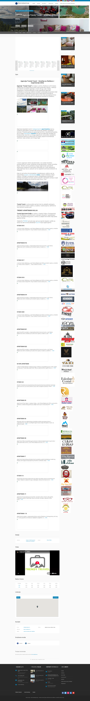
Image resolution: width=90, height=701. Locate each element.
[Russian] (68, 0)
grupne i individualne (32, 175)
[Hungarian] (65, 0)
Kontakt (39, 32)
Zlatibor (20, 21)
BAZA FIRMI (44, 3)
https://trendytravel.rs (27, 629)
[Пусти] (62, 136)
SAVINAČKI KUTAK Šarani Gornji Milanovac (70, 121)
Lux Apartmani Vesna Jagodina (68, 102)
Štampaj (31, 25)
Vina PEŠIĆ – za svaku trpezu (67, 66)
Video (24, 32)
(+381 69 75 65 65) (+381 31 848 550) (29, 631)
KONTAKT (56, 3)
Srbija (17, 21)
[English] (58, 0)
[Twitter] (65, 692)
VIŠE (49, 229)
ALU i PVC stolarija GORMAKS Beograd (42, 675)
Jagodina (64, 103)
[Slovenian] (72, 0)
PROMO (25, 221)
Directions (56, 597)
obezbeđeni (30, 133)
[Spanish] (74, 0)
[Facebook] (63, 692)
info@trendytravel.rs (27, 627)
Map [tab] (19, 597)
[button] (68, 134)
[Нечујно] (71, 136)
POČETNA (38, 3)
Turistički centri (28, 541)
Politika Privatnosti (18, 692)
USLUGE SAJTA (51, 3)
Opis (20, 32)
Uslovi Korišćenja (27, 692)
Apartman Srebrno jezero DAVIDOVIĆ (69, 47)
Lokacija (34, 32)
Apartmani (32, 541)
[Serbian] (70, 0)
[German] (61, 0)
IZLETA (38, 222)
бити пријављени (34, 654)
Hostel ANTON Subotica (66, 84)
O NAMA (33, 3)
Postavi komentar (44, 32)
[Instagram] (68, 692)
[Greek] (63, 0)
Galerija (16, 32)
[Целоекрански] (73, 136)
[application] (68, 134)
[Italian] (67, 0)
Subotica (64, 85)
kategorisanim (41, 129)
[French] (60, 0)
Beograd (37, 676)
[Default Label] (71, 692)
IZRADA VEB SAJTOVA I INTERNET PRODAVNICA (67, 3)
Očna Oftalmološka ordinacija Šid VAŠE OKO (43, 670)
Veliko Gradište (65, 48)
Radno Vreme (29, 32)
